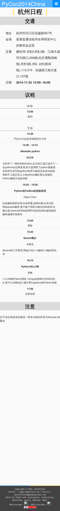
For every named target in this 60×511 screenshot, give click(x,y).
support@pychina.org (29, 492)
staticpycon (33, 497)
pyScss (27, 500)
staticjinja (47, 497)
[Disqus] (30, 366)
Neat (44, 500)
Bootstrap (17, 500)
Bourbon (36, 500)
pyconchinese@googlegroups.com (30, 495)
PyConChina (39, 489)
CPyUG (18, 497)
